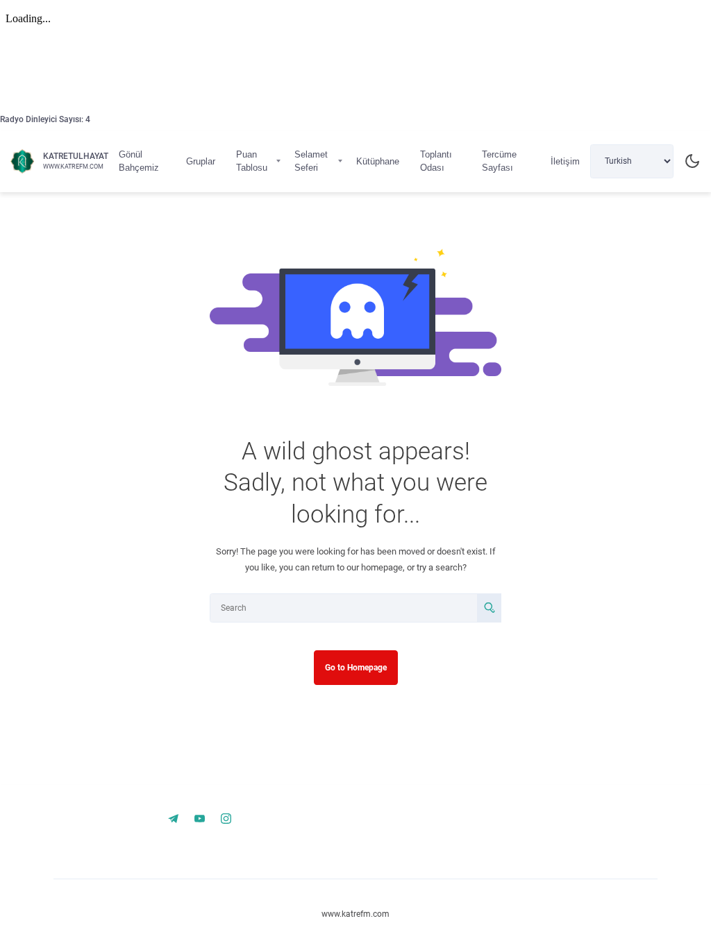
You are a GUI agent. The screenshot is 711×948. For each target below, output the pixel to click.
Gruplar (200, 161)
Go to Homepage (356, 667)
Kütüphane (377, 161)
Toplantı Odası (436, 161)
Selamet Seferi (311, 161)
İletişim (565, 161)
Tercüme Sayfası (499, 161)
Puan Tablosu (251, 161)
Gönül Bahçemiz (139, 161)
